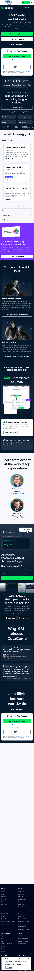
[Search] (22, 7)
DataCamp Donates (23, 929)
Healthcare (5, 116)
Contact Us (4, 907)
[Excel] (14, 85)
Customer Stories (6, 924)
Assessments (21, 904)
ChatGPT (3, 951)
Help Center (4, 904)
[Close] (31, 2)
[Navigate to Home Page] (7, 8)
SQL (2, 941)
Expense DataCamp (23, 921)
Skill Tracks (21, 894)
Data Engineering (23, 941)
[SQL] (18, 81)
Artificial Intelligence (7, 943)
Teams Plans (4, 919)
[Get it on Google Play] (23, 620)
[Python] (8, 81)
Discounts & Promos (23, 919)
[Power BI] (6, 85)
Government (22, 122)
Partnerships (4, 902)
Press (2, 894)
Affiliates (3, 899)
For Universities (22, 926)
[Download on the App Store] (10, 620)
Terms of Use (20, 71)
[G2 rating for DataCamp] (17, 44)
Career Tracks (22, 891)
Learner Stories (22, 924)
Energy (4, 122)
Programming (22, 943)
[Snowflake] (22, 85)
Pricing (3, 916)
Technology (22, 116)
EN (28, 7)
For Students (21, 916)
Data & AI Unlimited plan (8, 921)
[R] (13, 81)
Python (3, 936)
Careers (3, 896)
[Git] (29, 85)
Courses (20, 896)
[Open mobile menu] (32, 7)
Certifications (22, 899)
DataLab (20, 907)
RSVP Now (25, 2)
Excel (2, 949)
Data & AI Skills (5, 913)
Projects (20, 902)
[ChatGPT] (25, 81)
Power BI (3, 946)
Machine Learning (23, 938)
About (3, 891)
